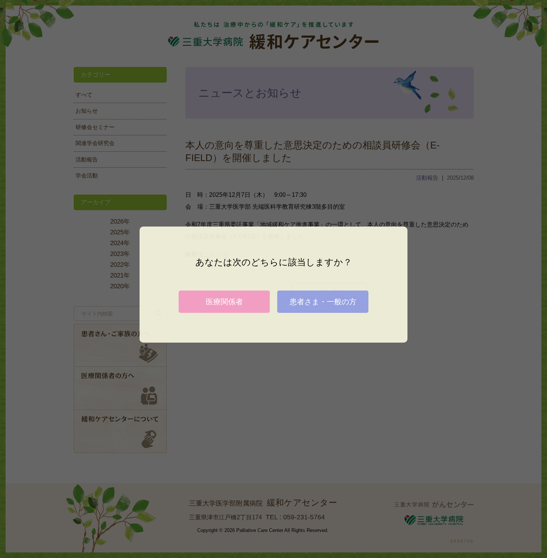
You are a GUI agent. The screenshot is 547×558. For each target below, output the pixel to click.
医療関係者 (224, 302)
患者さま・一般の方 (323, 302)
